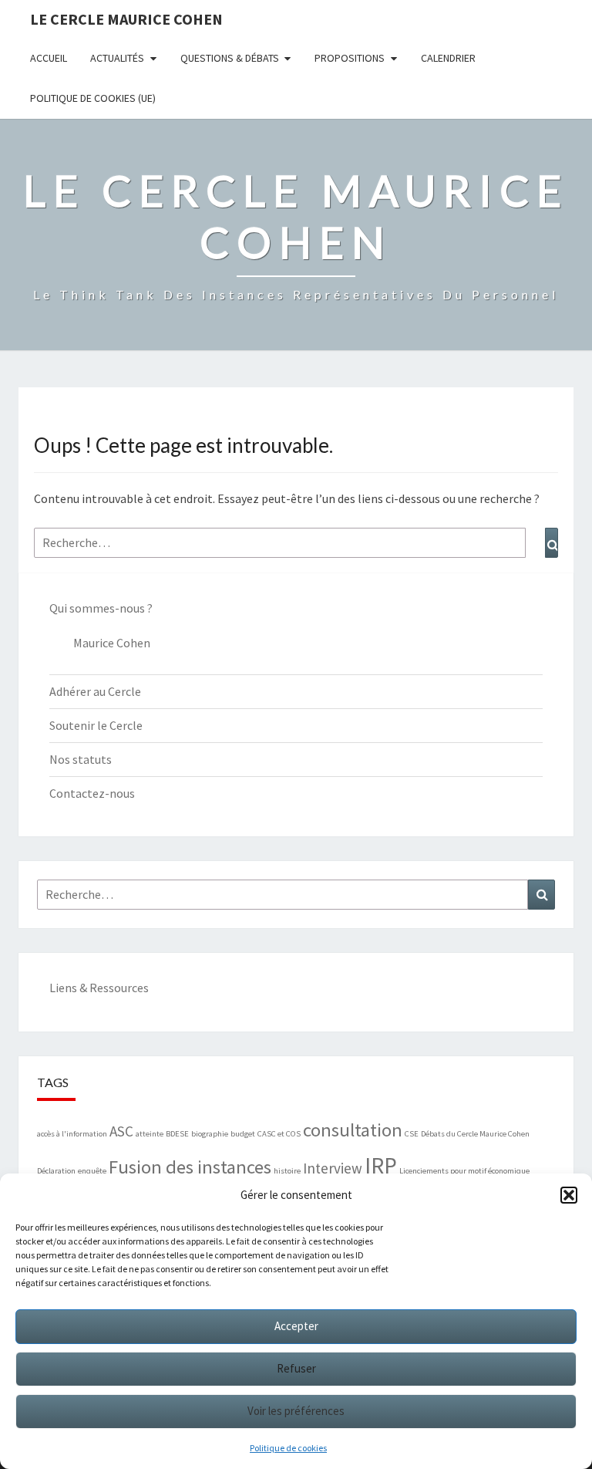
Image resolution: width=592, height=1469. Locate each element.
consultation (352, 1130)
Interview (332, 1168)
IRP (381, 1165)
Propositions (349, 58)
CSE (412, 1134)
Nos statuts (80, 759)
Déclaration (56, 1171)
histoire (287, 1171)
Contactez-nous (92, 793)
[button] (569, 1195)
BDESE (177, 1134)
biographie (209, 1134)
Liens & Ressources (99, 987)
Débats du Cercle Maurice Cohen (475, 1134)
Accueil (48, 58)
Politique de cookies (288, 1448)
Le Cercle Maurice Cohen (126, 19)
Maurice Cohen (111, 642)
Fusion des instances (190, 1167)
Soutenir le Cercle (96, 725)
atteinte (149, 1134)
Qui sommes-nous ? (101, 608)
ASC (121, 1131)
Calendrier (448, 58)
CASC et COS (279, 1134)
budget (242, 1134)
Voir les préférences (296, 1410)
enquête (92, 1171)
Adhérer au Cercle (95, 691)
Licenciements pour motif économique (464, 1171)
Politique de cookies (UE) (93, 98)
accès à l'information (72, 1134)
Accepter (296, 1326)
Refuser (296, 1368)
